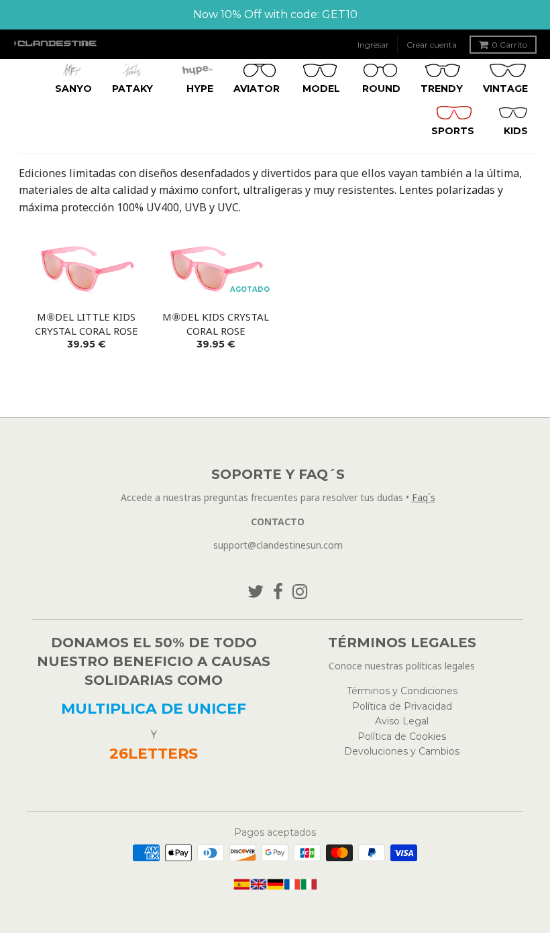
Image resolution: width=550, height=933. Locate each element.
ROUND (381, 89)
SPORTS (452, 131)
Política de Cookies (402, 736)
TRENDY (442, 89)
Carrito (509, 45)
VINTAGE (505, 89)
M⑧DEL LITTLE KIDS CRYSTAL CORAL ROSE (86, 323)
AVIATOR (256, 89)
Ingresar (373, 45)
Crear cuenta (431, 45)
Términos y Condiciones (402, 691)
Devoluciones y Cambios (401, 751)
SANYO (73, 89)
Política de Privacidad (402, 706)
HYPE (199, 89)
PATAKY (132, 89)
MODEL (321, 89)
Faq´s (423, 497)
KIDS (516, 131)
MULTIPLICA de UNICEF (153, 709)
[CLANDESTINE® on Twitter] (256, 592)
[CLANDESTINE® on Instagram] (300, 592)
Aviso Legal (402, 721)
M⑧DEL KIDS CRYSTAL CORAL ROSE (215, 323)
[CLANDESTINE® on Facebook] (278, 592)
